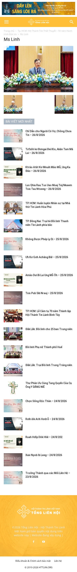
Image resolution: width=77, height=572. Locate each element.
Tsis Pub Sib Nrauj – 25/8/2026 (44, 293)
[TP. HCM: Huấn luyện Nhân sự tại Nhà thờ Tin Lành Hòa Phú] (13, 207)
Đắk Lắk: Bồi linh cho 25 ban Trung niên (48, 329)
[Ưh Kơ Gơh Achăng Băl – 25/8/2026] (13, 261)
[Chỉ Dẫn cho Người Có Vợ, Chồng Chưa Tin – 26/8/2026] (13, 135)
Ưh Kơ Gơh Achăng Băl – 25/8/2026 (46, 257)
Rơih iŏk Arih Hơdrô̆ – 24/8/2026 (44, 419)
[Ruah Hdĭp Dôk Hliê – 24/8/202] (13, 441)
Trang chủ (9, 30)
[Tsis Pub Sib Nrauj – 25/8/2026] (13, 297)
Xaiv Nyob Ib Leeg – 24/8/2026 (43, 455)
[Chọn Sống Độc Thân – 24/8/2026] (13, 405)
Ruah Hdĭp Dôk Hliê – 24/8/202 (43, 437)
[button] (6, 22)
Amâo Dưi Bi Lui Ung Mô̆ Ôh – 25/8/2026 (49, 275)
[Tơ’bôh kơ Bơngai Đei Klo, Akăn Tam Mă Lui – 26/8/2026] (13, 153)
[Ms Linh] (38, 91)
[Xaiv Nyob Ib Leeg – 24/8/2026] (13, 459)
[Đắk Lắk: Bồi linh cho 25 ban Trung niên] (13, 333)
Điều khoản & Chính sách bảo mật (33, 560)
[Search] (72, 22)
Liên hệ (58, 560)
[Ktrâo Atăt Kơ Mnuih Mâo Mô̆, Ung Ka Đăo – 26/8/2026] (13, 171)
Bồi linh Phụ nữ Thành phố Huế (43, 347)
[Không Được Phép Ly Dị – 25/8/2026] (13, 243)
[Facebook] (33, 542)
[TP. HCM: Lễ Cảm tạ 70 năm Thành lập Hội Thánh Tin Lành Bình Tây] (13, 315)
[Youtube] (43, 542)
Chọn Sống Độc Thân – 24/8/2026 (46, 401)
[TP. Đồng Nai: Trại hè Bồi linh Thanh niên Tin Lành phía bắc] (13, 225)
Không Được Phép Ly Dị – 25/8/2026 (47, 239)
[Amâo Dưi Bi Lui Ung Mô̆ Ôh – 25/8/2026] (13, 279)
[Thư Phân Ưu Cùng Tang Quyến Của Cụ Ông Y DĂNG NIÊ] (13, 387)
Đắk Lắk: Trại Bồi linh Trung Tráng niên (48, 365)
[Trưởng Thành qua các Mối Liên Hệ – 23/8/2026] (13, 477)
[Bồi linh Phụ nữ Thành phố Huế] (13, 351)
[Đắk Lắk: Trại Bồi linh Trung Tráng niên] (13, 369)
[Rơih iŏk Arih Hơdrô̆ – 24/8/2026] (13, 423)
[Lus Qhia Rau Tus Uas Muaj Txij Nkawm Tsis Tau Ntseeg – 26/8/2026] (13, 189)
